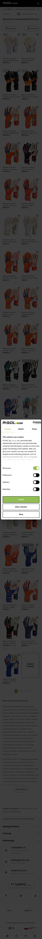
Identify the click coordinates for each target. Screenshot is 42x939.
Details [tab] (21, 429)
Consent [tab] (7, 429)
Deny (21, 514)
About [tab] (34, 429)
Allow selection (21, 507)
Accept (21, 499)
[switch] (36, 475)
